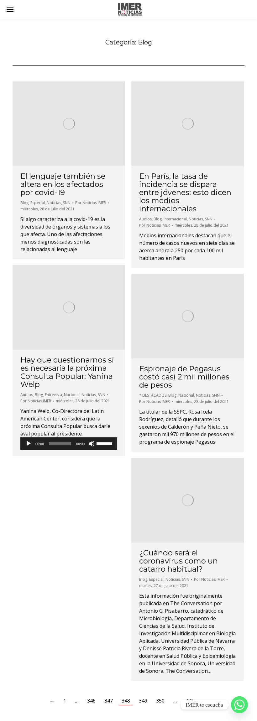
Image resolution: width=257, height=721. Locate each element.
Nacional (72, 394)
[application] (68, 443)
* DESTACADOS (152, 395)
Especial (37, 202)
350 (160, 700)
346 (91, 700)
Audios (145, 219)
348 (126, 700)
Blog (24, 202)
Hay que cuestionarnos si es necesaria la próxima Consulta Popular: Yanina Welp (67, 372)
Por (90, 202)
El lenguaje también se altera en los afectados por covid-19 (62, 184)
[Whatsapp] (239, 704)
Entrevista (53, 394)
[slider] (105, 443)
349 (143, 700)
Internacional (175, 219)
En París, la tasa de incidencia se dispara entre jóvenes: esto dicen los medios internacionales (185, 192)
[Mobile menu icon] (10, 9)
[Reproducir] (28, 443)
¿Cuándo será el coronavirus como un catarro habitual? (178, 561)
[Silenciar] (91, 443)
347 (108, 700)
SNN (67, 202)
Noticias (54, 202)
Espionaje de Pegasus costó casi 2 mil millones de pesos (184, 376)
